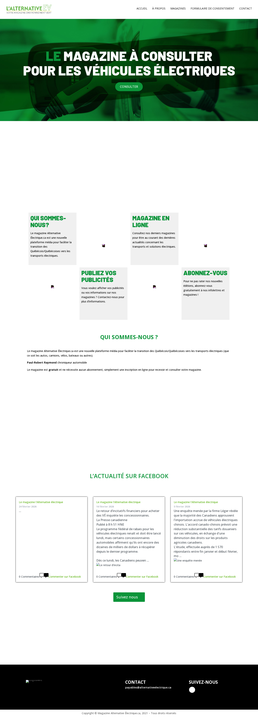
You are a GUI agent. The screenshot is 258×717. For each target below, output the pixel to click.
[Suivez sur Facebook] (192, 690)
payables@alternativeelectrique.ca (148, 687)
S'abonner (129, 651)
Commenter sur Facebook (65, 576)
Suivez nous (127, 597)
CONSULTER (129, 87)
